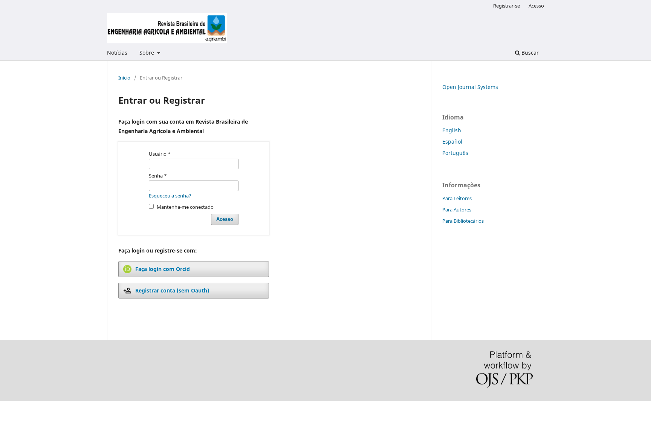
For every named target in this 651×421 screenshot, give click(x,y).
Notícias (117, 52)
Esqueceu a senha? (170, 195)
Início (124, 77)
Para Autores (456, 209)
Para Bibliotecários (463, 220)
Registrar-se (506, 5)
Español (452, 141)
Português (455, 152)
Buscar (529, 52)
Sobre (147, 52)
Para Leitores (457, 198)
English (451, 130)
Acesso (536, 5)
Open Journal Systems (470, 86)
